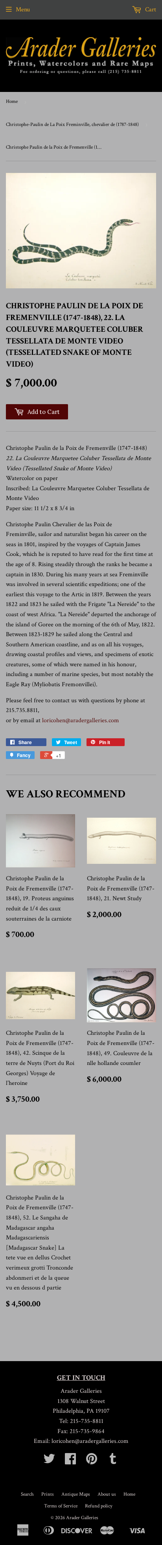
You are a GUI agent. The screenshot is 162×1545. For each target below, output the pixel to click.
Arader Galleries (82, 1517)
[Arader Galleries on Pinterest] (92, 1461)
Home (12, 101)
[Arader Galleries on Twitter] (49, 1461)
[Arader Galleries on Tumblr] (113, 1461)
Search (27, 1494)
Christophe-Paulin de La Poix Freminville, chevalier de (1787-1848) (72, 124)
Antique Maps (75, 1494)
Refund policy (98, 1506)
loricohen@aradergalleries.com (80, 720)
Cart (150, 9)
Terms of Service (60, 1506)
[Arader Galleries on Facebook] (70, 1461)
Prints (47, 1494)
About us (107, 1494)
